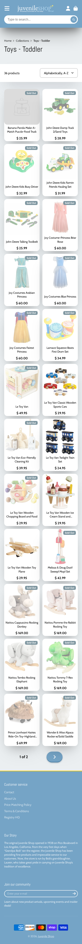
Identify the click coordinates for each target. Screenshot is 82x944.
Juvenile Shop (46, 936)
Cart (75, 8)
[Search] (73, 19)
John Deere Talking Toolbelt (22, 225)
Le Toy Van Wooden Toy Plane (22, 555)
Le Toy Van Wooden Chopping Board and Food (22, 500)
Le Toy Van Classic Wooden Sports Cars (60, 390)
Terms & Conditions (16, 811)
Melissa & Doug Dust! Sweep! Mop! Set (60, 555)
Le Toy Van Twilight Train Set (60, 445)
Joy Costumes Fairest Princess (22, 335)
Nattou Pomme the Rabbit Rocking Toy (60, 610)
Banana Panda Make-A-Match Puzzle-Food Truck (22, 115)
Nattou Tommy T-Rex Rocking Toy (60, 665)
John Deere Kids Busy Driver (22, 170)
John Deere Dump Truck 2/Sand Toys (60, 115)
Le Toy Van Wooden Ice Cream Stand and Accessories (60, 500)
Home (8, 40)
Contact (9, 792)
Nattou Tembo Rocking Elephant (22, 665)
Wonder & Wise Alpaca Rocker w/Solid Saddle (60, 720)
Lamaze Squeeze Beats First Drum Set (60, 335)
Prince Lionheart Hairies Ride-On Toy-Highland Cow (22, 720)
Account (68, 8)
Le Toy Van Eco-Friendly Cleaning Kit (22, 445)
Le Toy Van (22, 390)
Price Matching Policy (17, 805)
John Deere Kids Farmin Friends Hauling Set (60, 170)
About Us (10, 798)
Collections (22, 40)
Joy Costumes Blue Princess (60, 280)
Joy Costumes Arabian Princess (22, 280)
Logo (35, 8)
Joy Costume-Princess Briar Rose (60, 225)
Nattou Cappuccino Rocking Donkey (22, 610)
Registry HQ (12, 817)
